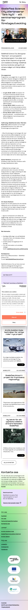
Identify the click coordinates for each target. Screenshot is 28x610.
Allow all (14, 317)
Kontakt (3, 486)
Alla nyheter (9, 462)
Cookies (3, 603)
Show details (19, 312)
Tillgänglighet (5, 607)
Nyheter (4, 516)
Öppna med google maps (11, 503)
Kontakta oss (5, 523)
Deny (14, 322)
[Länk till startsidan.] (5, 2)
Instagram (5, 547)
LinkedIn (4, 544)
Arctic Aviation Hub (7, 531)
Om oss (3, 518)
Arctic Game (5, 536)
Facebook (4, 549)
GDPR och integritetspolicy (10, 605)
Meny (24, 2)
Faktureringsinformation (9, 521)
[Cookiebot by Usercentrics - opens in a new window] (19, 286)
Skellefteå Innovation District (11, 534)
